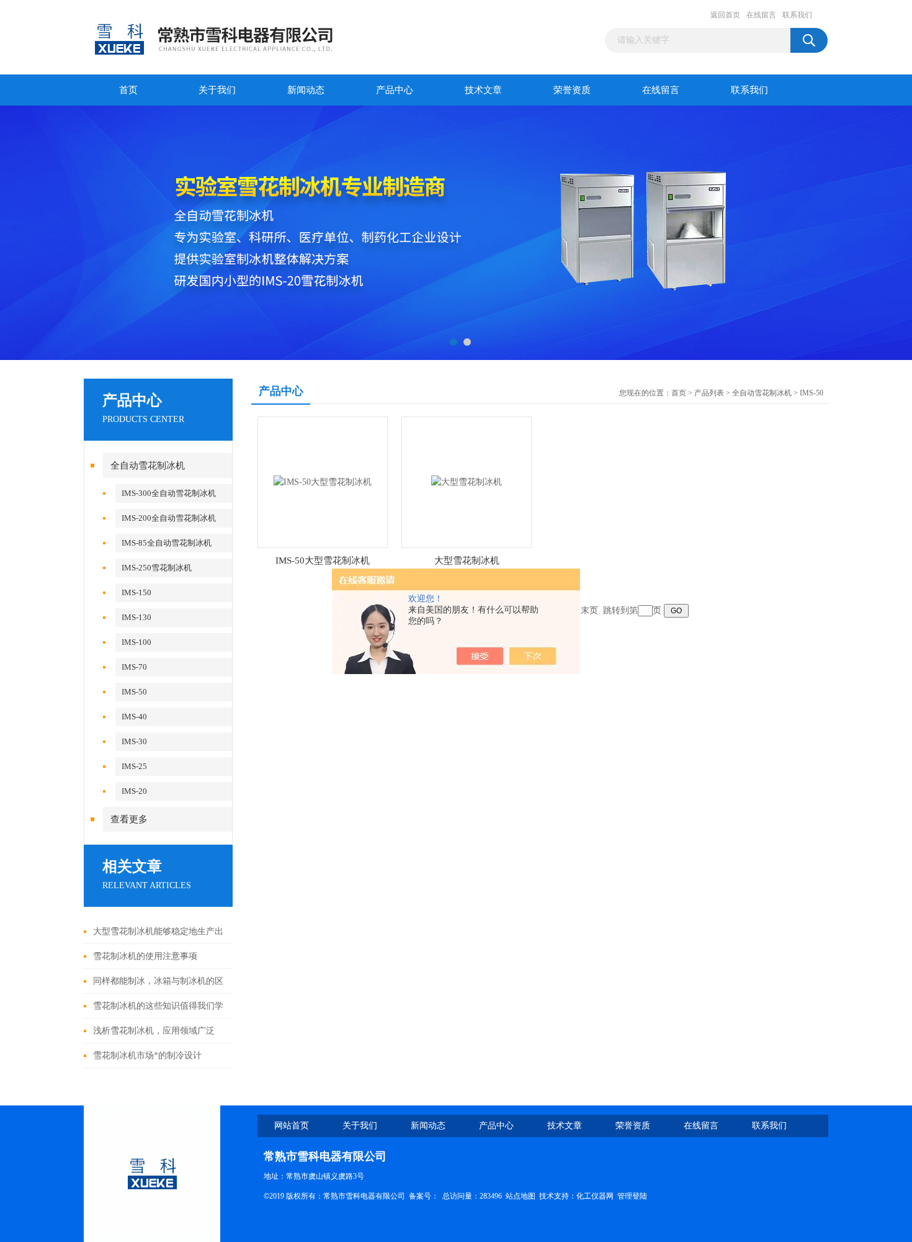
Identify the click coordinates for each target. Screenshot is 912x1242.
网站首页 (291, 1125)
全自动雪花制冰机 (147, 465)
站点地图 (520, 1196)
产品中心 (394, 90)
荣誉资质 (572, 90)
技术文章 (483, 90)
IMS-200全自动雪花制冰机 (169, 518)
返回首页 (725, 15)
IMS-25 (134, 766)
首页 (128, 90)
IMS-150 (136, 592)
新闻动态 (305, 90)
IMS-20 (134, 791)
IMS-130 (136, 617)
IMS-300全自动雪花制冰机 (169, 493)
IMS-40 (134, 716)
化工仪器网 (595, 1196)
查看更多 (129, 819)
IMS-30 (134, 741)
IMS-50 (134, 691)
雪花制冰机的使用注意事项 (145, 956)
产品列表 (709, 393)
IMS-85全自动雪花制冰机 (167, 542)
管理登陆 (632, 1196)
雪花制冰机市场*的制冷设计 (147, 1055)
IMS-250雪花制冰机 (157, 567)
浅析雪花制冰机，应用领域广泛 (154, 1030)
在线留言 (761, 15)
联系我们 (797, 15)
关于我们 (217, 90)
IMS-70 (134, 667)
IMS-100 (136, 642)
